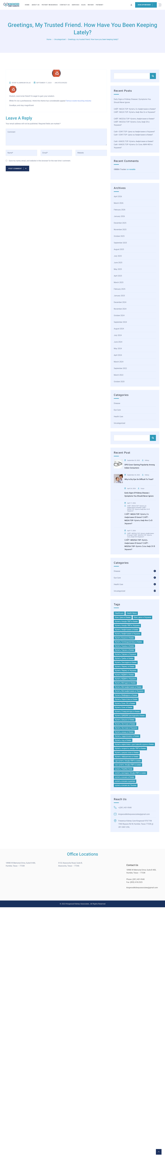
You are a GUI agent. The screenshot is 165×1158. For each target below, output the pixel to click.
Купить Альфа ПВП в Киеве (126, 621)
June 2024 (118, 342)
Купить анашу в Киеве (124, 732)
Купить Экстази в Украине (126, 728)
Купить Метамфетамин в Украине (129, 691)
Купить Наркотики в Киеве (126, 699)
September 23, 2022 (133, 460)
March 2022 (118, 375)
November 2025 (120, 229)
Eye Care (117, 410)
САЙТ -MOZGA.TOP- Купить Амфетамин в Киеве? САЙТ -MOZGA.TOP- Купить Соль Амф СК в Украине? (134, 122)
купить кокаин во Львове (125, 785)
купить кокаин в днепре (125, 781)
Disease (117, 403)
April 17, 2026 (131, 503)
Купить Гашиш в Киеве (124, 646)
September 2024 (120, 322)
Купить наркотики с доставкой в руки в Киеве (134, 744)
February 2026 (119, 210)
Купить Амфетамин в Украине (127, 634)
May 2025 (118, 269)
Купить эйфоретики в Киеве (126, 757)
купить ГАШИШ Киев (123, 769)
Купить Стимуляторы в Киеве (127, 711)
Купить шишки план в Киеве (127, 752)
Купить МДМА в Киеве (124, 675)
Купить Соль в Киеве (123, 707)
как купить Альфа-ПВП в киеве (128, 765)
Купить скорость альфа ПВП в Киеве (130, 748)
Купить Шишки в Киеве (124, 720)
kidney (147, 460)
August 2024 (119, 329)
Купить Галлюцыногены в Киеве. (128, 642)
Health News (132, 613)
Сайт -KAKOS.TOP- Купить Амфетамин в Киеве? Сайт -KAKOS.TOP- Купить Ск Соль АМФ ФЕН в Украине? (133, 144)
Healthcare (119, 613)
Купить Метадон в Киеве (125, 683)
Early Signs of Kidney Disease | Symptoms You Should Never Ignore (132, 100)
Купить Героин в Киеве (124, 650)
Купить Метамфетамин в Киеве (128, 687)
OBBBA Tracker (120, 169)
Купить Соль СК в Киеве (125, 703)
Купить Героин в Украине (125, 654)
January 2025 (119, 296)
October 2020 (119, 382)
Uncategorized (60, 39)
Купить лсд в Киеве (123, 740)
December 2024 (120, 302)
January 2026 (119, 216)
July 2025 (118, 256)
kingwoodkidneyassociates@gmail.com (142, 888)
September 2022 (120, 368)
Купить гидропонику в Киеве (127, 736)
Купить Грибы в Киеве (124, 658)
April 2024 (118, 355)
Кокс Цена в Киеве (123, 617)
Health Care (118, 416)
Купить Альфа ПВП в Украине (127, 625)
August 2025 (119, 249)
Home (49, 39)
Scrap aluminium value (21, 83)
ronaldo (132, 169)
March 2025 (118, 282)
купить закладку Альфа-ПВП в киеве (130, 773)
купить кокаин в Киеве (124, 777)
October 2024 (119, 315)
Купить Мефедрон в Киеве (126, 695)
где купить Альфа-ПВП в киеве (128, 761)
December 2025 (120, 223)
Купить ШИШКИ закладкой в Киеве (130, 716)
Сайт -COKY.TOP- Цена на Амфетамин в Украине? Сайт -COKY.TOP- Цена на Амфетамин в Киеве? (134, 133)
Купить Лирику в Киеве (124, 666)
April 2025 (118, 276)
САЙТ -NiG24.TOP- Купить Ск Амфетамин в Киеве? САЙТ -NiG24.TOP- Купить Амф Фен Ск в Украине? (135, 110)
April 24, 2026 (131, 488)
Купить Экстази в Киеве (125, 724)
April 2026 (118, 196)
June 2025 (118, 263)
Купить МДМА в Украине (125, 679)
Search (153, 76)
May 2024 (118, 348)
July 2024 (118, 335)
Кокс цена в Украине (142, 617)
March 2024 (118, 362)
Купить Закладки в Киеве (125, 662)
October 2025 (119, 236)
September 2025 (120, 243)
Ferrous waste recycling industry (78, 101)
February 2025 (119, 289)
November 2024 (120, 309)
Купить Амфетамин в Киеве (126, 630)
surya (142, 488)
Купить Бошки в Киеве (124, 638)
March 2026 (118, 203)
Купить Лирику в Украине (125, 670)
